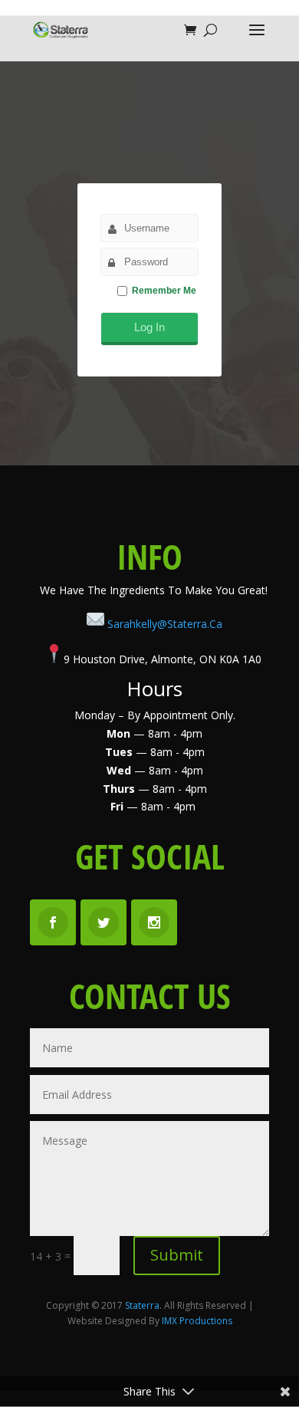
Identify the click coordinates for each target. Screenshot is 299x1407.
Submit (176, 1254)
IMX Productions (197, 1320)
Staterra (142, 1305)
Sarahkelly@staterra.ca (164, 623)
